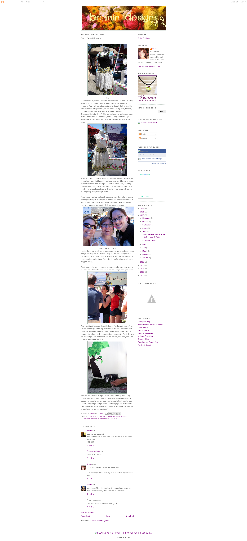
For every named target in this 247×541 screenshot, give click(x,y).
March (145, 251)
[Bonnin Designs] (144, 159)
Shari (89, 464)
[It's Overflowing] (152, 311)
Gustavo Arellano (93, 451)
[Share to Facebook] (117, 413)
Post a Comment (87, 512)
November (146, 218)
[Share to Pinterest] (119, 413)
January (145, 258)
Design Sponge (143, 330)
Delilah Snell (114, 416)
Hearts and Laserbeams (146, 333)
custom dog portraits (97, 416)
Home (108, 516)
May (144, 244)
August (145, 228)
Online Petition (143, 38)
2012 (142, 209)
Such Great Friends (149, 240)
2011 (142, 212)
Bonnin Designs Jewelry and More (150, 324)
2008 (142, 265)
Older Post (130, 516)
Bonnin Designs (157, 159)
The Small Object (144, 345)
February (145, 254)
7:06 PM (90, 507)
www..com (145, 174)
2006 (142, 272)
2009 (142, 262)
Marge (124, 416)
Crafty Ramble (143, 327)
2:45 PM (90, 479)
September (146, 225)
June (144, 232)
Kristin (89, 485)
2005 (142, 275)
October (145, 221)
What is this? (145, 197)
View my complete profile (149, 66)
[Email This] (109, 413)
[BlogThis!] (112, 413)
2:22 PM (90, 458)
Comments (145, 138)
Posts (143, 134)
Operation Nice (143, 339)
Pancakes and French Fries (148, 342)
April (144, 248)
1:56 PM (90, 445)
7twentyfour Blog (144, 322)
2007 (142, 269)
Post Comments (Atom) (100, 521)
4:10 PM (90, 494)
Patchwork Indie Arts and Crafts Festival (99, 418)
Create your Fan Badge (159, 163)
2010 (142, 215)
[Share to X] (114, 413)
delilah (89, 430)
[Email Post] (106, 413)
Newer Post (85, 516)
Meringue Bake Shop (145, 336)
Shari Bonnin (143, 155)
